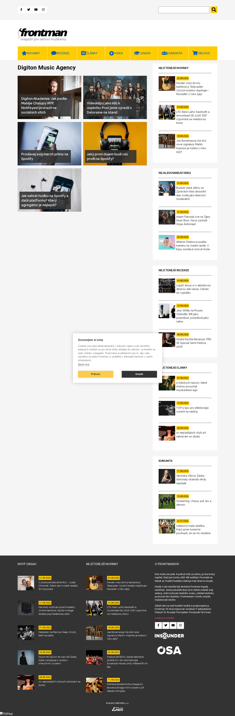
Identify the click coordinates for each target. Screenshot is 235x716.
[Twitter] (28, 9)
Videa (118, 53)
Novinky (33, 53)
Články (91, 53)
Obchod (204, 53)
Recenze (63, 53)
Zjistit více (83, 364)
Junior (145, 53)
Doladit (139, 374)
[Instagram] (43, 9)
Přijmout (95, 374)
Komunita (174, 53)
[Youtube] (35, 9)
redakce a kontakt (164, 618)
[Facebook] (21, 9)
